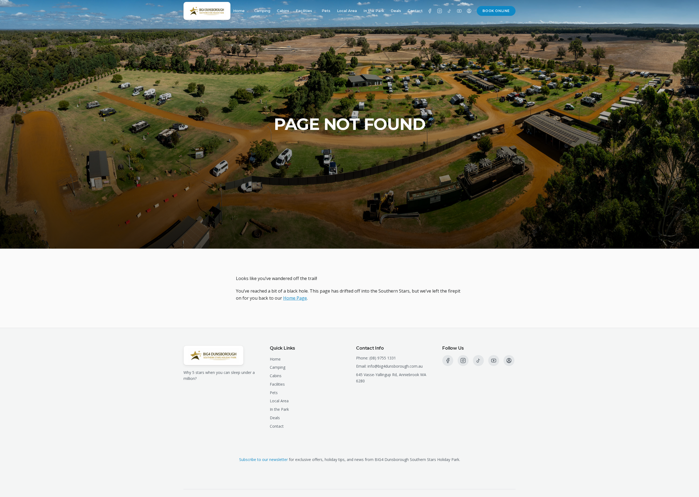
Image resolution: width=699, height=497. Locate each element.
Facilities (304, 10)
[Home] (206, 11)
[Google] (469, 11)
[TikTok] (449, 11)
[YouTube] (459, 11)
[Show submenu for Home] (247, 11)
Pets (326, 10)
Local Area (347, 10)
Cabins (283, 10)
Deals (396, 10)
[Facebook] (429, 11)
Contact (415, 10)
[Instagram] (439, 11)
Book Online (496, 11)
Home (239, 10)
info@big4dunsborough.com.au (395, 366)
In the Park (373, 10)
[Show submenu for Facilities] (315, 11)
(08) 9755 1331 (382, 358)
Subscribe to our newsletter (263, 459)
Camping (262, 10)
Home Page (295, 298)
